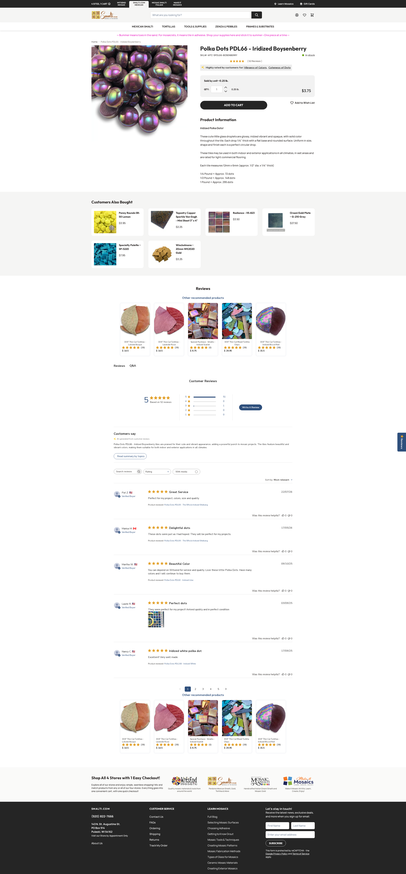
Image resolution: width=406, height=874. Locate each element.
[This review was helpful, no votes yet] (283, 515)
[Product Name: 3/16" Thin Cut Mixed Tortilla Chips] (237, 329)
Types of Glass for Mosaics (223, 857)
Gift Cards (309, 3)
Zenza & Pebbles (226, 26)
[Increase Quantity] (226, 87)
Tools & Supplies (195, 26)
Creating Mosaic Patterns (222, 845)
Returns (154, 839)
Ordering (154, 828)
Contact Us (156, 816)
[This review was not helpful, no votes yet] (289, 515)
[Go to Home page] (104, 15)
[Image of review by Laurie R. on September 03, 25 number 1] (156, 619)
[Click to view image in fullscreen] (139, 93)
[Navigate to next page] (226, 689)
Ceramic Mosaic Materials (223, 862)
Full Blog (212, 816)
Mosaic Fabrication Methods (224, 851)
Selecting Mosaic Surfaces (223, 822)
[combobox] (157, 471)
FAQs (152, 822)
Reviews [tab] (119, 366)
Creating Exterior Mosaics (222, 868)
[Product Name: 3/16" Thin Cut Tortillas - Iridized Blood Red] (271, 329)
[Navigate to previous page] (180, 689)
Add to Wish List (305, 103)
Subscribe (276, 843)
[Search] (256, 15)
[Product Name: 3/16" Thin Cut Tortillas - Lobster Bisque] (135, 329)
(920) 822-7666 (102, 816)
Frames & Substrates (260, 26)
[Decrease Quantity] (226, 91)
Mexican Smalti (142, 26)
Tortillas (168, 26)
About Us (96, 843)
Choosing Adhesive (219, 828)
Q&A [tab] (133, 366)
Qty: (206, 89)
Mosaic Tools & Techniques (223, 839)
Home (94, 41)
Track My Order (158, 845)
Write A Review (250, 407)
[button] (121, 4)
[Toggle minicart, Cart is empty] (312, 15)
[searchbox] (125, 471)
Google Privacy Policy (277, 853)
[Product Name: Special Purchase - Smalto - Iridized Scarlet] (203, 329)
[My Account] (296, 15)
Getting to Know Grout (220, 834)
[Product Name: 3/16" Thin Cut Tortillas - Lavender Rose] (169, 329)
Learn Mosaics (286, 3)
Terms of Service (300, 853)
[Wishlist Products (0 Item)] (304, 15)
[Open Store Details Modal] (109, 4)
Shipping (154, 834)
